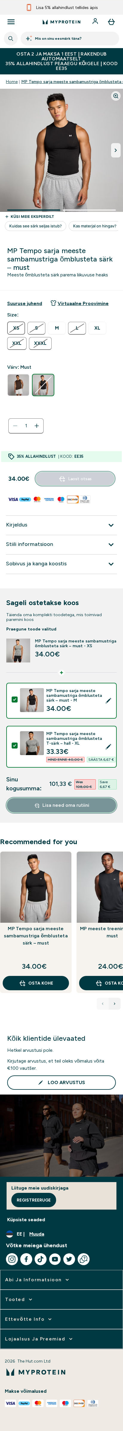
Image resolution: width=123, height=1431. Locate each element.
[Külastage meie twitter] (69, 1259)
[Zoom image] (116, 96)
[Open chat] (84, 1259)
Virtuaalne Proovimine (83, 303)
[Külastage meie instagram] (12, 1259)
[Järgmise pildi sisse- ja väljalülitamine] (116, 150)
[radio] (16, 328)
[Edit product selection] (108, 701)
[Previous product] (103, 1004)
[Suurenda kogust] (36, 426)
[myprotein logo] (61, 21)
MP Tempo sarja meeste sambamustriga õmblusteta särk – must (36, 935)
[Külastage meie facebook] (26, 1259)
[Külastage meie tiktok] (41, 1259)
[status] (26, 426)
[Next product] (115, 1004)
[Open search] (11, 38)
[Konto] (95, 22)
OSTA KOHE (40, 983)
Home (12, 81)
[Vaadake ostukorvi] (111, 22)
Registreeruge (34, 1200)
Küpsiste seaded (26, 1219)
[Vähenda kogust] (15, 426)
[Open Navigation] (11, 22)
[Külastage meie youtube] (55, 1259)
